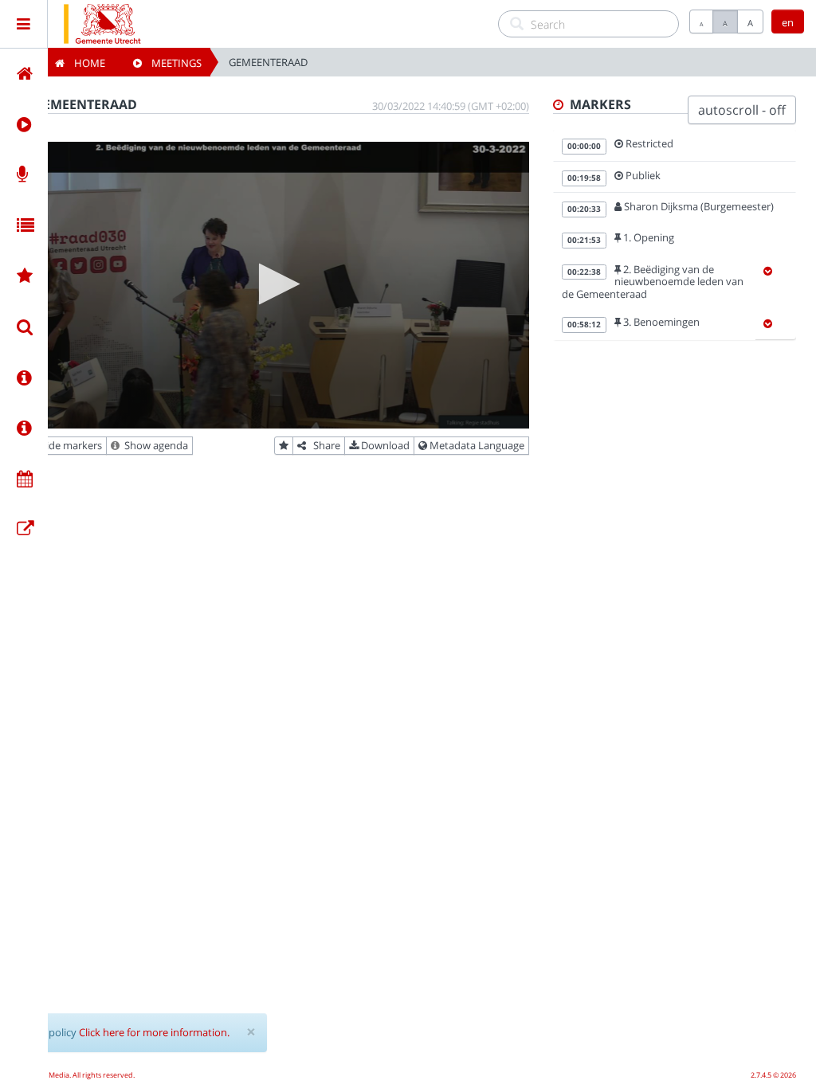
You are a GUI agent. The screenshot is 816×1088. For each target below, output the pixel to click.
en (788, 22)
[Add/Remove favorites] (283, 446)
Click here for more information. (154, 1032)
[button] (274, 284)
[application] (274, 285)
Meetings (172, 63)
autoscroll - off (742, 110)
